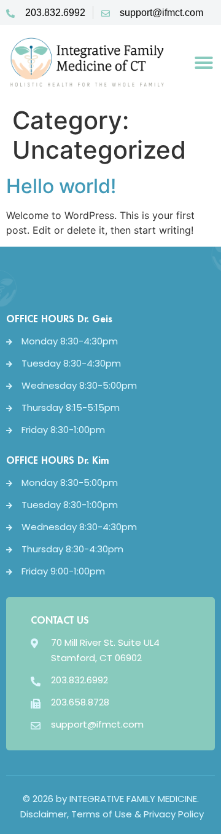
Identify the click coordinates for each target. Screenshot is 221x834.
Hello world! (61, 186)
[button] (204, 62)
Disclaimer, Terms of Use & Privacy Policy (111, 814)
